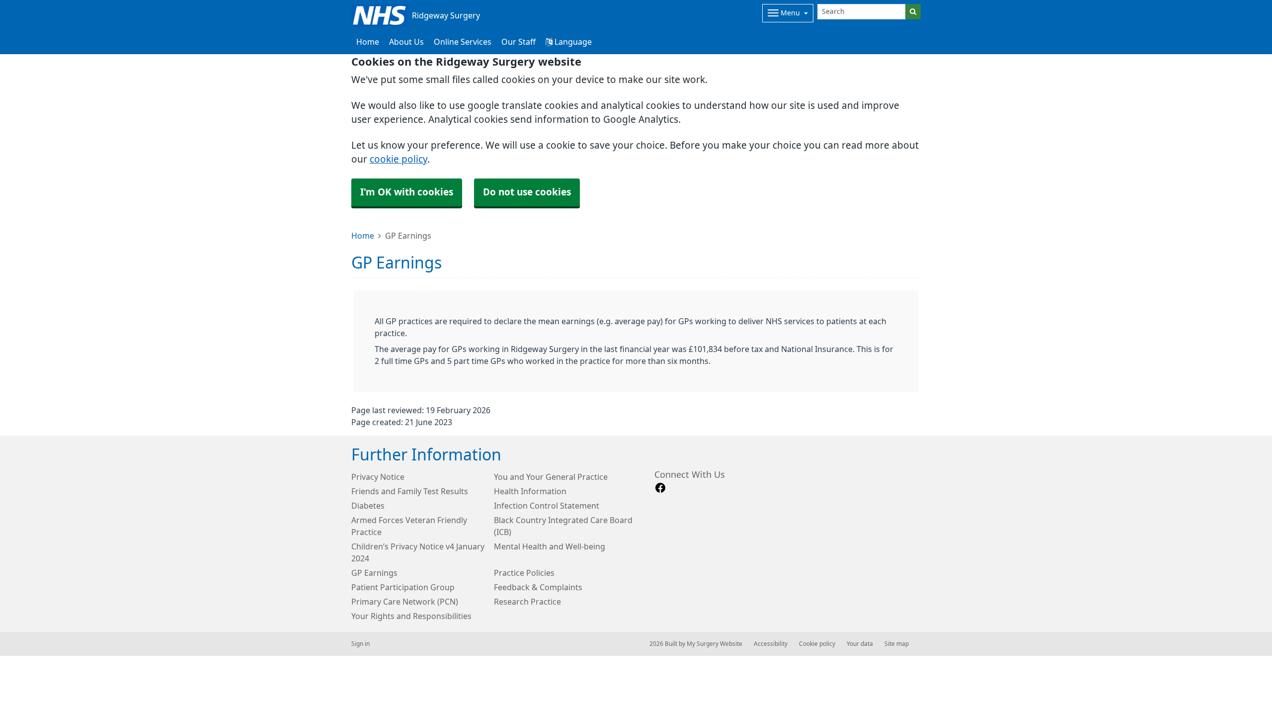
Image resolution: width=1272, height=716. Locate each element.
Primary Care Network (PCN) (404, 602)
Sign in (360, 644)
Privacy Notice (377, 477)
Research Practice (527, 602)
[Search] (913, 11)
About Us (406, 42)
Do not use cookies (527, 192)
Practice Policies (524, 573)
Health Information (530, 491)
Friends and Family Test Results (409, 491)
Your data (860, 644)
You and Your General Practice (551, 477)
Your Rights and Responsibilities (411, 616)
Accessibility (771, 644)
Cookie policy (817, 644)
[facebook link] (660, 488)
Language (572, 42)
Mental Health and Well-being (549, 546)
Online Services (462, 42)
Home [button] (367, 42)
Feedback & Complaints (538, 587)
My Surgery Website (714, 644)
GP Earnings (374, 573)
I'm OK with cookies (406, 192)
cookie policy (398, 159)
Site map (896, 644)
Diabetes (368, 506)
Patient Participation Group (403, 587)
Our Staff (518, 42)
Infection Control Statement (546, 506)
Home (362, 236)
